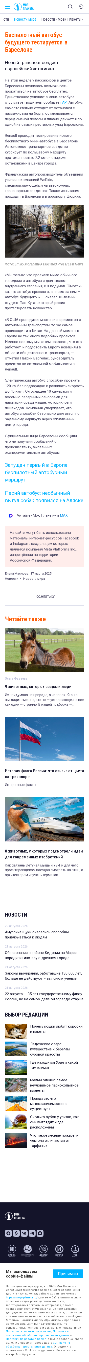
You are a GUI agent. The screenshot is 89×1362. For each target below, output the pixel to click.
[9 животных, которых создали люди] (44, 650)
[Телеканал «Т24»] (75, 1251)
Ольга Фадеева (16, 678)
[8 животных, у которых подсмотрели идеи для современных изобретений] (44, 819)
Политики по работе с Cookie (26, 1339)
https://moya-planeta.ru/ (22, 1297)
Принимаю (68, 1273)
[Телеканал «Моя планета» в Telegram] (32, 1233)
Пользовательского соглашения (28, 1331)
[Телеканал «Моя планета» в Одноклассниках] (16, 1233)
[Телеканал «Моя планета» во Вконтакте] (24, 1233)
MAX (64, 515)
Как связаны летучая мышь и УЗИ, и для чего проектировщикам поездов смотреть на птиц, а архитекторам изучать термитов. (44, 870)
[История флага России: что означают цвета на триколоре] (44, 739)
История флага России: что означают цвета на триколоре (44, 773)
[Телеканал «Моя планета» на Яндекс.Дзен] (8, 1233)
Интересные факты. (21, 785)
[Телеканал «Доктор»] (43, 1251)
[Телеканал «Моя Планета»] (24, 7)
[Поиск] (70, 6)
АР (64, 102)
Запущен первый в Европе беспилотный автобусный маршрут (36, 472)
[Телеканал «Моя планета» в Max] (40, 1233)
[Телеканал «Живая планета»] (28, 1251)
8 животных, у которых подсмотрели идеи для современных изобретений (44, 854)
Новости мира (25, 19)
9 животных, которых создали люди (38, 686)
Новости (16, 915)
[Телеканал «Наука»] (12, 1251)
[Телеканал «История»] (59, 1251)
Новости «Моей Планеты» (62, 19)
